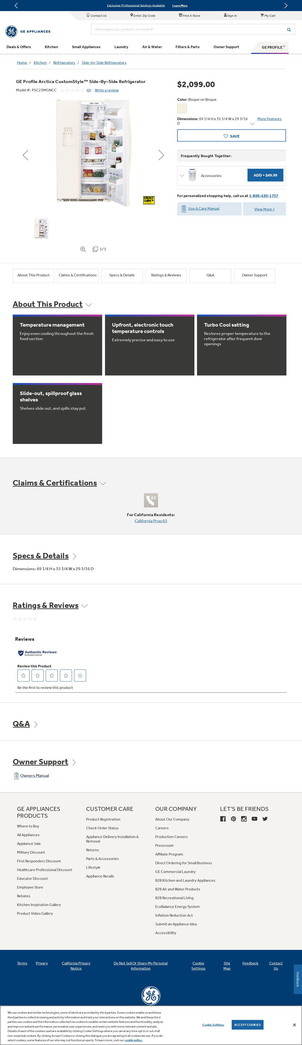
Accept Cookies (247, 1024)
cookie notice (133, 1040)
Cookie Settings (213, 1024)
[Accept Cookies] (294, 1025)
